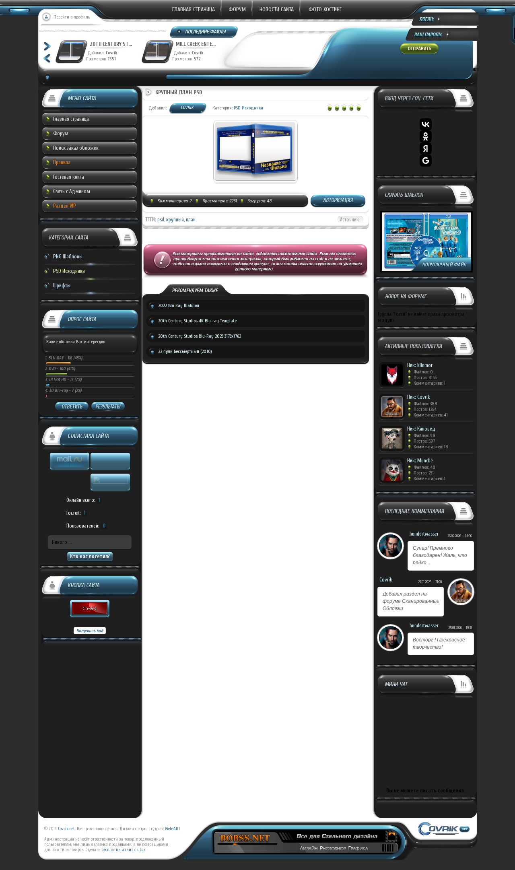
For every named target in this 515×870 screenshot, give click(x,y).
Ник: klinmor (420, 365)
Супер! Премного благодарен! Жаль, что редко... (440, 555)
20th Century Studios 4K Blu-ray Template (197, 321)
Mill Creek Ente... (196, 44)
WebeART (172, 828)
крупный (175, 219)
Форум (237, 9)
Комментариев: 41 (431, 415)
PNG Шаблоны (67, 257)
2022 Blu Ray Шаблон (178, 305)
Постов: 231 (424, 473)
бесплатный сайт (117, 849)
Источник (349, 219)
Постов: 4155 (425, 377)
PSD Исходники (69, 271)
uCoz (141, 849)
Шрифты (61, 285)
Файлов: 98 (424, 435)
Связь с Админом (71, 191)
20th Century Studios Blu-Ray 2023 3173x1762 (199, 336)
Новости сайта (277, 9)
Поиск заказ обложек (76, 148)
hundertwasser (424, 534)
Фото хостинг (325, 9)
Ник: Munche (420, 461)
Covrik (113, 53)
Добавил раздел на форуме (411, 601)
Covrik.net (66, 828)
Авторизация (338, 200)
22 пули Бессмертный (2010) (185, 351)
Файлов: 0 (423, 372)
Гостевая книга (68, 177)
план (191, 219)
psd (160, 219)
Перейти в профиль (72, 17)
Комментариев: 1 (429, 383)
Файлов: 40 (424, 467)
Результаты (107, 407)
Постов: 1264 (425, 409)
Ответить (72, 407)
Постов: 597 (424, 441)
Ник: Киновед (421, 429)
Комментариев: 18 (431, 446)
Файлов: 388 (425, 403)
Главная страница (193, 9)
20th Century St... (111, 44)
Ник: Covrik (418, 397)
